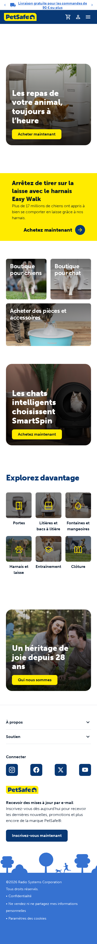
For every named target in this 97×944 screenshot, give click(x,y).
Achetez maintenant (37, 434)
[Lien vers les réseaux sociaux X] (61, 770)
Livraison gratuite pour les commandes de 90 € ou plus (52, 5)
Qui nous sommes (34, 679)
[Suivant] (92, 5)
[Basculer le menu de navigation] (88, 17)
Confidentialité (20, 896)
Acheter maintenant (36, 134)
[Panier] (68, 17)
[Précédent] (5, 5)
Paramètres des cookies (27, 918)
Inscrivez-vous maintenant (37, 835)
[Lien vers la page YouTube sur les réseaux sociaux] (85, 770)
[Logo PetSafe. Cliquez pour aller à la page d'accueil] (20, 17)
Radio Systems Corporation (40, 882)
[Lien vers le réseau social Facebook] (36, 770)
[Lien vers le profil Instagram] (12, 770)
